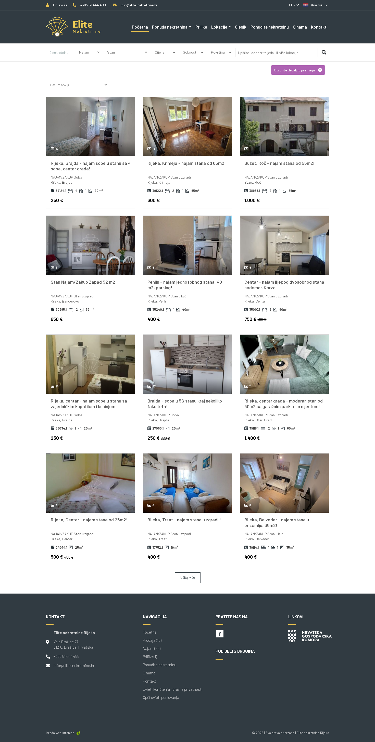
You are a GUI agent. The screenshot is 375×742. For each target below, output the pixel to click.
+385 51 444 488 (66, 656)
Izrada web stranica (60, 733)
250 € (57, 200)
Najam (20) (151, 648)
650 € (57, 319)
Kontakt (319, 26)
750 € (255, 319)
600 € (153, 200)
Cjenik (240, 26)
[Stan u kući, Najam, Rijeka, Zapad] (187, 245)
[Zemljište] (127, 58)
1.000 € (252, 200)
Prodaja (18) (152, 640)
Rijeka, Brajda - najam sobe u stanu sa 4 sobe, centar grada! (91, 165)
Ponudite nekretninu (270, 26)
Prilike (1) (150, 657)
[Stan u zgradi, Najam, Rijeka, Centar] (284, 245)
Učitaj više (187, 577)
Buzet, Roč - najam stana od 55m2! (279, 163)
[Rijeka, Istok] (187, 126)
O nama (300, 26)
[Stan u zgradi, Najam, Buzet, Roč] (284, 126)
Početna (140, 26)
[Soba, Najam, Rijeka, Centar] (90, 364)
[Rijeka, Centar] (90, 126)
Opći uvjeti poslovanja (161, 697)
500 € (62, 557)
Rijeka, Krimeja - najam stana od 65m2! (186, 163)
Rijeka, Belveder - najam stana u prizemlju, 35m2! (276, 522)
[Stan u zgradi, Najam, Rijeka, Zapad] (90, 245)
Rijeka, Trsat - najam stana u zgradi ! (184, 519)
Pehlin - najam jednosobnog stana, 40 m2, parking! (184, 284)
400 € (153, 319)
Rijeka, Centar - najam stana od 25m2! (89, 519)
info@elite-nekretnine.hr (74, 665)
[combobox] (276, 53)
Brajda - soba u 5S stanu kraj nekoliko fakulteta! (184, 403)
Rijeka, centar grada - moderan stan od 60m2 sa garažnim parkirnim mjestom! (283, 403)
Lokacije (219, 26)
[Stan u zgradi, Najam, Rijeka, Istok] (187, 483)
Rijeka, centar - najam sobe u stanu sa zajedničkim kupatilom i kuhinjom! (89, 403)
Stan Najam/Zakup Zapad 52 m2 (83, 282)
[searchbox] (268, 53)
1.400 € (252, 438)
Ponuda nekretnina (170, 26)
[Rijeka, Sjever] (284, 483)
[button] (315, 5)
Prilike (201, 26)
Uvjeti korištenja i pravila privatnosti (173, 689)
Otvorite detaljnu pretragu (295, 70)
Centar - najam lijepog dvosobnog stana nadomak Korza (284, 284)
